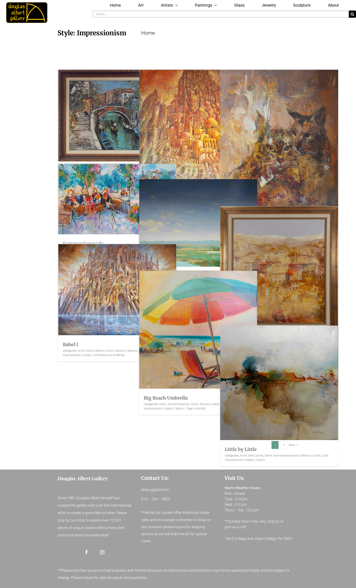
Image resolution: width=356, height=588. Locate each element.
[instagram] (102, 552)
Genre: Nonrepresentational (282, 455)
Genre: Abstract (116, 350)
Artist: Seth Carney (251, 455)
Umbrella (199, 408)
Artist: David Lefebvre (91, 350)
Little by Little (241, 449)
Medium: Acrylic (311, 455)
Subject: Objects (174, 408)
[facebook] (86, 552)
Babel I (70, 344)
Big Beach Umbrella (166, 398)
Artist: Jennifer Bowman (174, 404)
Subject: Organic (255, 459)
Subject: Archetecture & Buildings (104, 355)
